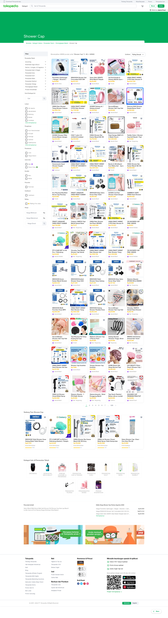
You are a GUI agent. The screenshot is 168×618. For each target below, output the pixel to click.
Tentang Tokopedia (126, 1)
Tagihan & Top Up (56, 561)
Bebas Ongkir (55, 567)
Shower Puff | (48, 508)
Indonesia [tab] (127, 603)
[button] (159, 10)
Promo (150, 1)
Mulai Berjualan (140, 1)
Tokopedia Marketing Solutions (34, 579)
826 (112, 405)
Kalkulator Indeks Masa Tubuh (34, 582)
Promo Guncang (30, 593)
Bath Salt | (41, 508)
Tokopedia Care (160, 1)
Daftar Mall (54, 577)
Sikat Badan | (55, 510)
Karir (26, 567)
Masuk (153, 6)
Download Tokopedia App (13, 1)
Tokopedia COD (56, 564)
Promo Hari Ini (29, 588)
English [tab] (135, 603)
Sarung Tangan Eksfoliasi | (44, 510)
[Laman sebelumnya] (83, 405)
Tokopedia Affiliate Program (33, 573)
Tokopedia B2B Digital (32, 576)
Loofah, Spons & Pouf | (30, 510)
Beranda (28, 43)
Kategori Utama (37, 43)
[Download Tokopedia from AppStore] (129, 582)
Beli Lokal (28, 590)
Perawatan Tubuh (49, 43)
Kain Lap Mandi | (64, 508)
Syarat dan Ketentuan (57, 587)
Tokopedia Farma (30, 585)
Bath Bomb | (35, 508)
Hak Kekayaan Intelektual (32, 564)
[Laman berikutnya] (116, 405)
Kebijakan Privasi (56, 590)
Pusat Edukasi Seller (57, 574)
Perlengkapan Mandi (62, 43)
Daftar (161, 6)
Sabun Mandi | (28, 508)
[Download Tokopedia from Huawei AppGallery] (129, 587)
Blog (26, 570)
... (108, 405)
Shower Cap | (56, 508)
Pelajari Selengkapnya (113, 592)
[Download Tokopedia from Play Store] (129, 578)
